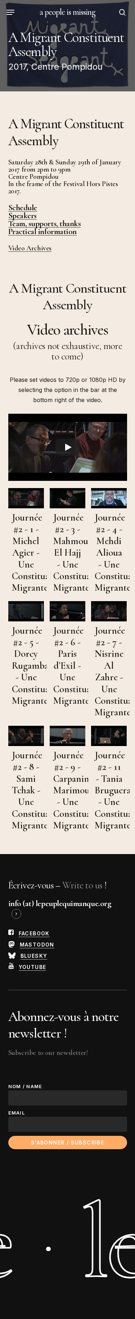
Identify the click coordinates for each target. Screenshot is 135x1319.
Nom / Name (25, 1086)
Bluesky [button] (34, 956)
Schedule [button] (22, 208)
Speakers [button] (22, 216)
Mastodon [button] (37, 944)
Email (16, 1113)
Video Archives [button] (29, 248)
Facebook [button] (34, 933)
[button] (10, 12)
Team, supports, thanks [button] (44, 224)
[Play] (67, 447)
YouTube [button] (32, 967)
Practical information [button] (42, 232)
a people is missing (68, 12)
